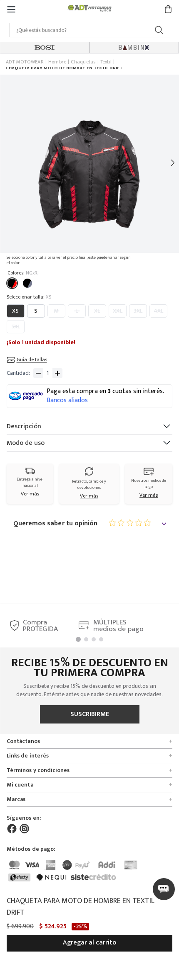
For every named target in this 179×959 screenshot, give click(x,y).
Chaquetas (83, 62)
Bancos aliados (67, 400)
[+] (57, 373)
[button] (11, 8)
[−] (38, 373)
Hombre (57, 62)
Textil (106, 62)
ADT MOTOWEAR (25, 62)
